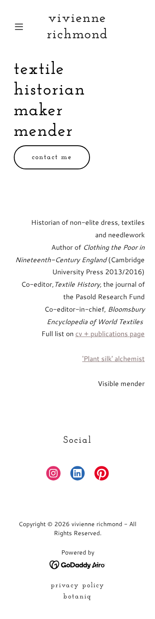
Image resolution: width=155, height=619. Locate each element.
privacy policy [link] (78, 585)
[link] (77, 35)
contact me (52, 157)
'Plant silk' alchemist (113, 358)
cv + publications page (110, 333)
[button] (20, 26)
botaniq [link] (77, 596)
